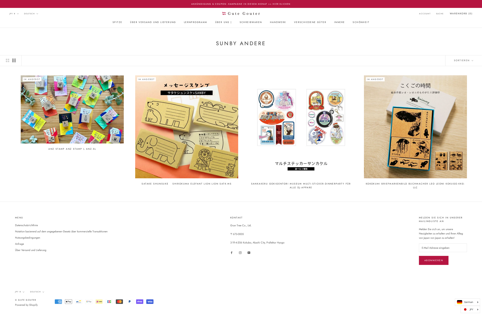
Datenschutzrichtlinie (26, 225)
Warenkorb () (461, 13)
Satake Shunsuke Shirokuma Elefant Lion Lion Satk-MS (187, 183)
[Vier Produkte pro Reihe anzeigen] (14, 60)
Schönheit (361, 22)
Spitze (117, 22)
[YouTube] (249, 252)
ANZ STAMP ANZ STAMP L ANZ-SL (72, 149)
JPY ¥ (12, 13)
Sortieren (462, 60)
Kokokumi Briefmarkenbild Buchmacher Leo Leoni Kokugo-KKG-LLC (415, 185)
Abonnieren (433, 260)
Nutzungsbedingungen (27, 237)
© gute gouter (25, 299)
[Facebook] (231, 252)
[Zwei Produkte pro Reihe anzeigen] (7, 60)
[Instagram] (240, 252)
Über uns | (223, 22)
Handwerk (278, 22)
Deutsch (29, 13)
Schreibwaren (251, 22)
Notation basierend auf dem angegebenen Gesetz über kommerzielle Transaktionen (61, 231)
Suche (440, 13)
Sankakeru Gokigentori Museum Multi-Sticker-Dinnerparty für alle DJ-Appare (301, 185)
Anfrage (19, 244)
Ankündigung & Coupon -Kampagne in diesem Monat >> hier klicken (241, 3)
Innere (339, 22)
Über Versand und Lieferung (153, 22)
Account (425, 13)
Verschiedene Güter (310, 22)
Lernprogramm (195, 22)
